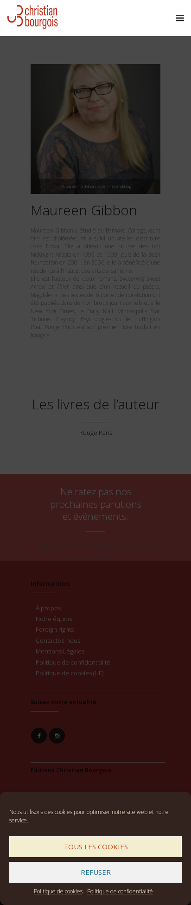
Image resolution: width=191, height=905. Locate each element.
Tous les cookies (96, 846)
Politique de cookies (58, 891)
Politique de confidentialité (120, 891)
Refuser (96, 872)
